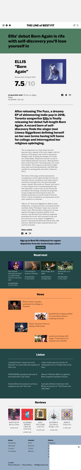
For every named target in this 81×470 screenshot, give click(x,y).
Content (31, 440)
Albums (12, 100)
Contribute (12, 451)
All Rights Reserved (41, 465)
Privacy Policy (27, 465)
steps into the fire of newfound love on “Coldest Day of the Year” (56, 364)
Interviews (13, 283)
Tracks (30, 448)
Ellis (20, 61)
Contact (11, 448)
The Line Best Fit (40, 25)
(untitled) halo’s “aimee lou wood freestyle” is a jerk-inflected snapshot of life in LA (24, 364)
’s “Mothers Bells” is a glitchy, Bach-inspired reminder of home (55, 375)
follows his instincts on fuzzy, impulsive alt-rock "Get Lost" (22, 385)
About (10, 440)
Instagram (52, 443)
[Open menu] (77, 25)
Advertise (11, 446)
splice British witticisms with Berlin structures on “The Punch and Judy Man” (56, 386)
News (30, 443)
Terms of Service (14, 465)
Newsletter (12, 443)
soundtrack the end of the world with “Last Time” (22, 375)
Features (31, 446)
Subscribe (40, 247)
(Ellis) (21, 100)
